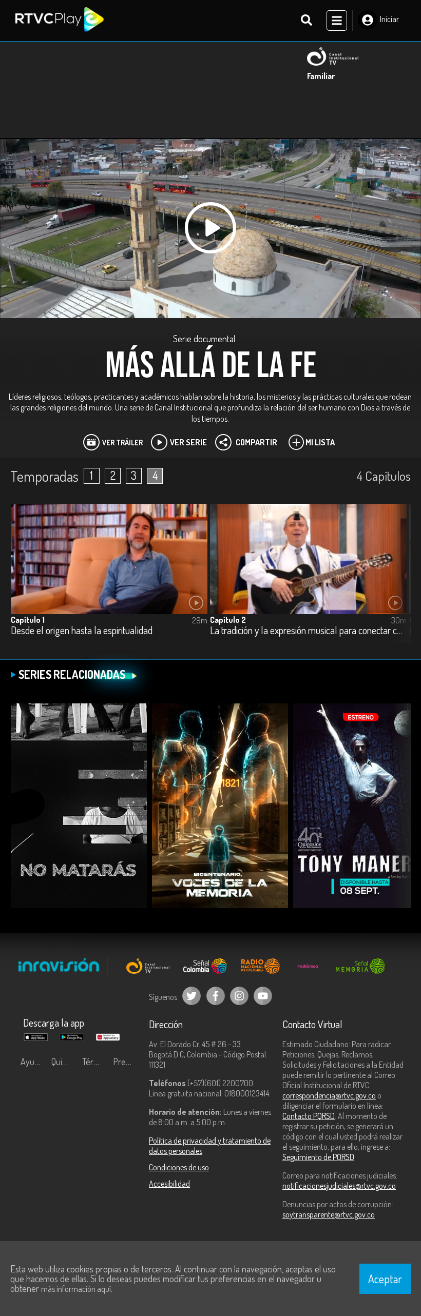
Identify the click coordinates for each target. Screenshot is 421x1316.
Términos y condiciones (95, 1061)
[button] (398, 580)
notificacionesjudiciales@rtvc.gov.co (339, 1186)
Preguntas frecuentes (126, 1061)
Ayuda (32, 1061)
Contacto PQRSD (308, 1116)
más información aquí (76, 1289)
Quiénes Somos (64, 1061)
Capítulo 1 (28, 620)
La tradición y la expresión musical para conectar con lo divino (308, 631)
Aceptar (385, 1278)
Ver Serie (188, 442)
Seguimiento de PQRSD (318, 1157)
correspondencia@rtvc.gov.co (329, 1095)
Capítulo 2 (228, 620)
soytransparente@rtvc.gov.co (328, 1214)
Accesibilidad (169, 1183)
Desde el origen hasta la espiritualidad (81, 631)
